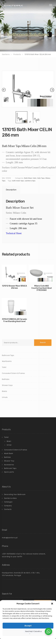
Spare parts (9, 472)
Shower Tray (9, 461)
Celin (34, 178)
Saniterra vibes (10, 498)
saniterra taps (30, 181)
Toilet (4, 367)
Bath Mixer (28, 178)
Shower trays (7, 385)
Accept (28, 626)
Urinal (9, 445)
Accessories (9, 465)
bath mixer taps (18, 181)
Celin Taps (41, 178)
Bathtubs (5, 379)
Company (8, 506)
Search (43, 342)
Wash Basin (8, 453)
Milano (47, 178)
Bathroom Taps (8, 355)
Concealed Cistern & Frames (13, 373)
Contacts (7, 509)
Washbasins (7, 361)
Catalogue (8, 502)
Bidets (4, 391)
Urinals (5, 397)
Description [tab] (11, 190)
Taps (3, 181)
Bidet (9, 441)
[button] (52, 603)
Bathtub (7, 457)
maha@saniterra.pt (10, 538)
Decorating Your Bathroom (15, 494)
